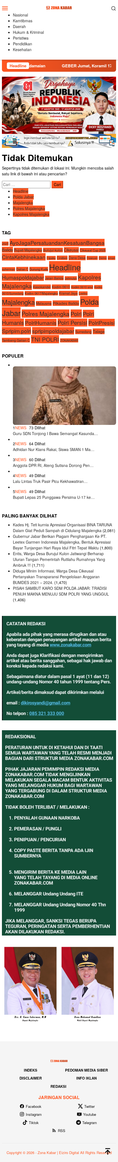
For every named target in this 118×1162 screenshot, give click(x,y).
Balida (7, 250)
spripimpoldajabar (53, 330)
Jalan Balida (54, 278)
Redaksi (58, 1086)
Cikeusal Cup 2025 (93, 250)
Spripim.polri (16, 330)
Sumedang (83, 331)
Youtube (89, 1114)
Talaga (99, 331)
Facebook (33, 1106)
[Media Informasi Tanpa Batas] (59, 7)
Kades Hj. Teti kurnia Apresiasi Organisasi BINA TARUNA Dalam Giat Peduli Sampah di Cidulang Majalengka (62, 527)
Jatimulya (71, 278)
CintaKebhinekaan (24, 257)
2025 (5, 244)
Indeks (30, 1070)
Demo (103, 258)
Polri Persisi (72, 323)
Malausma (44, 303)
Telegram (89, 1122)
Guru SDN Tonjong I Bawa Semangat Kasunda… (55, 433)
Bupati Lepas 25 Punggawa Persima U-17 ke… (54, 497)
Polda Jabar (23, 197)
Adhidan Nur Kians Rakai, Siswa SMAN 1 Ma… (53, 449)
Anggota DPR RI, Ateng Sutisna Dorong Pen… (53, 465)
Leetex (83, 293)
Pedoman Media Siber (86, 1070)
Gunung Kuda (38, 269)
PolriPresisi (101, 322)
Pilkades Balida (66, 303)
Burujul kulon (53, 250)
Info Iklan (86, 1078)
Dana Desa (77, 257)
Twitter (89, 1106)
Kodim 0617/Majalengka (41, 293)
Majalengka (23, 202)
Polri (76, 313)
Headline (20, 191)
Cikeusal (71, 250)
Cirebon (62, 258)
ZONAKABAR (69, 340)
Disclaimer (30, 1078)
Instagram (34, 1114)
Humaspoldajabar (23, 277)
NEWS (20, 427)
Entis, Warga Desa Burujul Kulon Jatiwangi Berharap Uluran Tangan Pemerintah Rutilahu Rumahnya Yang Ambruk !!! (59, 559)
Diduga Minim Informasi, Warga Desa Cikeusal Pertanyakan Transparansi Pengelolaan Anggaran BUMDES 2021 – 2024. (56, 576)
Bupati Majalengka (28, 250)
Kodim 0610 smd (82, 287)
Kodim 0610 (61, 286)
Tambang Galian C (16, 340)
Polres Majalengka (29, 208)
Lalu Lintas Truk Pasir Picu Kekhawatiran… (50, 481)
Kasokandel (42, 286)
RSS (61, 1130)
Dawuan (92, 258)
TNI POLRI (45, 339)
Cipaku (51, 258)
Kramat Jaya (68, 293)
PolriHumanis (41, 322)
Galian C (22, 269)
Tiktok (34, 1122)
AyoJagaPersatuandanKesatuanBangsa (57, 242)
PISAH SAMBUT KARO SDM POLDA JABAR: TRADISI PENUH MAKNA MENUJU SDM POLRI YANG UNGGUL (61, 591)
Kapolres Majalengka (31, 214)
